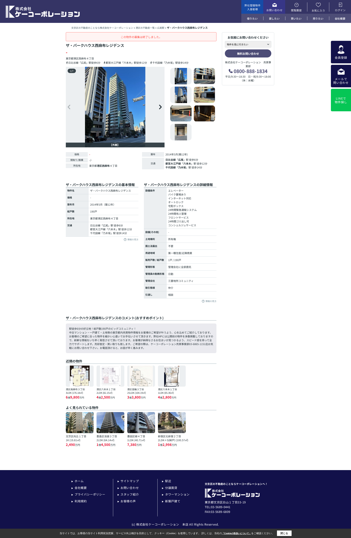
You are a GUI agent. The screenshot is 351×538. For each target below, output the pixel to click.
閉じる (284, 533)
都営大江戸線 (173, 163)
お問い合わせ (274, 10)
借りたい (252, 18)
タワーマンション (176, 494)
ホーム (77, 481)
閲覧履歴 (296, 10)
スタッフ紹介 (128, 494)
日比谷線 (170, 159)
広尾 (180, 159)
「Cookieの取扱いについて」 (236, 533)
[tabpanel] (192, 104)
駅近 (166, 481)
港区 (76, 58)
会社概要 (340, 18)
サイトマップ (128, 481)
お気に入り (318, 10)
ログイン (340, 10)
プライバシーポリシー (88, 494)
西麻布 (82, 58)
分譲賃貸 (169, 487)
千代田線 (170, 167)
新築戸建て (171, 501)
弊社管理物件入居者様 (252, 7)
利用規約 (79, 501)
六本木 (187, 163)
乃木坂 (182, 167)
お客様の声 (126, 501)
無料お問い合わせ (248, 53)
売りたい (318, 18)
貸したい (274, 18)
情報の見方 (132, 239)
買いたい (296, 18)
